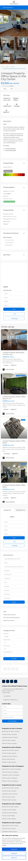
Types (6, 562)
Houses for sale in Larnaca (9, 791)
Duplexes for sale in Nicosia (9, 756)
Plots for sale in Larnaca (8, 797)
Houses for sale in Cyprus (9, 828)
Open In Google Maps (9, 201)
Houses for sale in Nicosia (9, 753)
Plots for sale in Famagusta (9, 778)
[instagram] (16, 668)
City (5, 582)
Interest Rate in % (7, 652)
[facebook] (4, 668)
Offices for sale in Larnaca (9, 800)
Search (14, 602)
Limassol (12, 66)
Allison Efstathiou (10, 502)
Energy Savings (8, 163)
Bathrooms (7, 598)
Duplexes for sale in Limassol (10, 737)
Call (14, 314)
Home (2, 66)
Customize (14, 853)
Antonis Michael (10, 369)
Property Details (8, 210)
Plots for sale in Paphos (8, 815)
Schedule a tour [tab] (20, 510)
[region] (14, 847)
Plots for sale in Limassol (9, 740)
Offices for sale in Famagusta (10, 781)
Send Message (12, 721)
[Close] (26, 834)
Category (7, 586)
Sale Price (5, 633)
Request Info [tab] (7, 510)
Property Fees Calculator (9, 614)
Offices (7, 66)
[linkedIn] (8, 668)
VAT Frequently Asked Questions (11, 617)
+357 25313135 (7, 696)
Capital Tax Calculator (8, 620)
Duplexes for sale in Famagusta (10, 775)
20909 (5, 287)
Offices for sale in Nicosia (9, 762)
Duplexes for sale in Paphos (9, 812)
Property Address (8, 187)
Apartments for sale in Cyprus (10, 825)
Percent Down (6, 639)
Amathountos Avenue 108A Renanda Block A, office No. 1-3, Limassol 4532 (12, 690)
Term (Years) (6, 645)
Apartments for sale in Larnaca (10, 788)
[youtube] (12, 668)
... (12, 362)
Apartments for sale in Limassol (10, 731)
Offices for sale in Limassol (9, 743)
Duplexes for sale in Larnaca (9, 794)
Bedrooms (7, 570)
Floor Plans (6, 255)
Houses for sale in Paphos (9, 809)
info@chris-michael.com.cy (10, 699)
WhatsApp (14, 318)
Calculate (14, 658)
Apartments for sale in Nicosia (10, 750)
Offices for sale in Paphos (9, 818)
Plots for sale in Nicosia (8, 759)
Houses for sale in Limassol (9, 734)
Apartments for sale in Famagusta (11, 769)
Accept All (14, 849)
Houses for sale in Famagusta (10, 772)
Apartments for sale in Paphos (10, 806)
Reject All (14, 857)
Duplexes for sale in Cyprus (9, 831)
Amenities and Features (11, 233)
